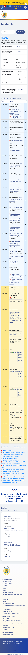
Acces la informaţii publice (8, 603)
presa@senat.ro (7, 556)
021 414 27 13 (7, 550)
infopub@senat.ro (8, 542)
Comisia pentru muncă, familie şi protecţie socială (15, 165)
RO (25, 7)
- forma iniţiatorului (7, 450)
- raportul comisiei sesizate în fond (11, 471)
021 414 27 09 (7, 534)
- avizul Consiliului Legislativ (9, 458)
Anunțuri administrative (8, 641)
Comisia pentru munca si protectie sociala (20, 392)
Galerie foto (5, 585)
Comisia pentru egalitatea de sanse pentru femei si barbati (15, 320)
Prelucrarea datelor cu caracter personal (11, 613)
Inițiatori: (4, 65)
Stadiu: (3, 78)
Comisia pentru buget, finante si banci (20, 375)
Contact (23, 646)
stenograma (16, 415)
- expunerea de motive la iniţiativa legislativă (13, 452)
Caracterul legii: (5, 82)
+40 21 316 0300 (7, 526)
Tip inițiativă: (5, 62)
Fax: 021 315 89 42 (8, 538)
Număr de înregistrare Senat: (7, 47)
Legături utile (16, 646)
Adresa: (3, 56)
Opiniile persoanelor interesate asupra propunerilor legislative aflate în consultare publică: (9, 91)
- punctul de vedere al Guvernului (10, 460)
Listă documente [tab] (8, 32)
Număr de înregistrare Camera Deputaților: (7, 52)
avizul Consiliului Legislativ (16, 140)
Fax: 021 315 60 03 (8, 552)
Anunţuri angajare (6, 643)
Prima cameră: (5, 59)
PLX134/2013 (19, 51)
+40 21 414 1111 (7, 525)
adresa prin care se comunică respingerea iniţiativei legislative (16, 276)
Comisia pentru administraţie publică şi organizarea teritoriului (15, 189)
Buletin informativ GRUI (8, 592)
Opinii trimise (20, 89)
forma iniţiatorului (15, 114)
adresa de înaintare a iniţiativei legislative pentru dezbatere (15, 111)
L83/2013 (4, 38)
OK (26, 3)
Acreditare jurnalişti (7, 581)
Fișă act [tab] (20, 32)
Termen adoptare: (6, 86)
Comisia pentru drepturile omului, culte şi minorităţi (15, 199)
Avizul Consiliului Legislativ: (8, 71)
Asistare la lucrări (6, 609)
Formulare (5, 629)
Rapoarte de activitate (8, 611)
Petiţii (4, 601)
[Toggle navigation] (25, 16)
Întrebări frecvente (7, 646)
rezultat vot (11, 427)
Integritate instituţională (8, 634)
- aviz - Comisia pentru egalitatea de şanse (13, 469)
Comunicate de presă (7, 583)
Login (14, 650)
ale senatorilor (6, 618)
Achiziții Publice (19, 641)
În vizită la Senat (16, 643)
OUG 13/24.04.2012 (8, 3)
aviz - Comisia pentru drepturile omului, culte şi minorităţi (14, 228)
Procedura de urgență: (7, 74)
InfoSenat (5, 590)
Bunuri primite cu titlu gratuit (9, 627)
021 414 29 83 (7, 536)
